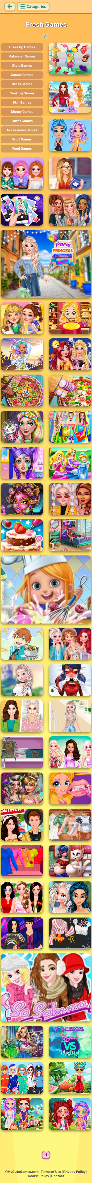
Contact (57, 1176)
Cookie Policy (38, 1176)
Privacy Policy (74, 1172)
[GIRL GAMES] (46, 36)
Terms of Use (51, 1172)
